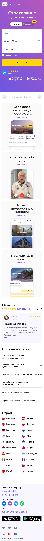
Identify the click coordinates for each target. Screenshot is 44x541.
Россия (29, 430)
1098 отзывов (23, 309)
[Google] (22, 97)
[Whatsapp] (22, 503)
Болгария (10, 418)
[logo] (11, 4)
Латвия (29, 418)
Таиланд (30, 442)
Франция (30, 459)
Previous (4, 96)
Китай (9, 471)
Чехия (29, 465)
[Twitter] (9, 527)
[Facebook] (10, 503)
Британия (10, 424)
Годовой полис (11, 55)
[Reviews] (11, 72)
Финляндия (31, 453)
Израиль (10, 442)
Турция (29, 448)
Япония (29, 471)
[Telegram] (16, 503)
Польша (30, 424)
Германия (10, 430)
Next (39, 96)
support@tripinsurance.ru (11, 512)
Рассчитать (22, 62)
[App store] (15, 78)
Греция (9, 436)
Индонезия (11, 448)
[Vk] (4, 503)
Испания (10, 453)
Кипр (8, 465)
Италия (9, 459)
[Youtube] (15, 528)
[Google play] (34, 78)
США (28, 436)
